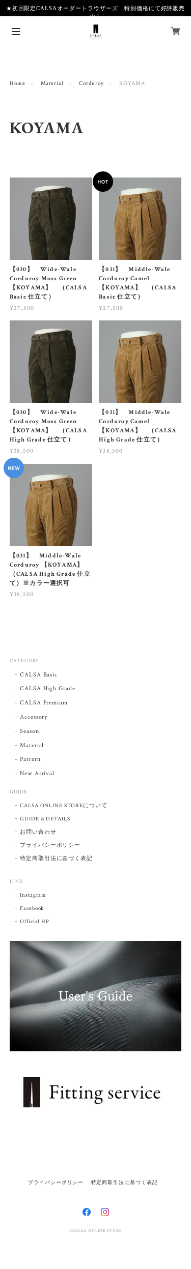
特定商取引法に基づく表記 (56, 858)
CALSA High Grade (47, 688)
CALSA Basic (39, 674)
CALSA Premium (44, 702)
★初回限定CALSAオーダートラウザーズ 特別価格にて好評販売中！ (95, 12)
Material (52, 83)
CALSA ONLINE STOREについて (63, 805)
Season (29, 731)
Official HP (35, 921)
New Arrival (37, 773)
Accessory (34, 717)
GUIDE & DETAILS (45, 818)
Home (17, 83)
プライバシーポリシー (50, 845)
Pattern (30, 759)
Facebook (32, 908)
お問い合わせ (38, 832)
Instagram (33, 895)
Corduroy (91, 83)
